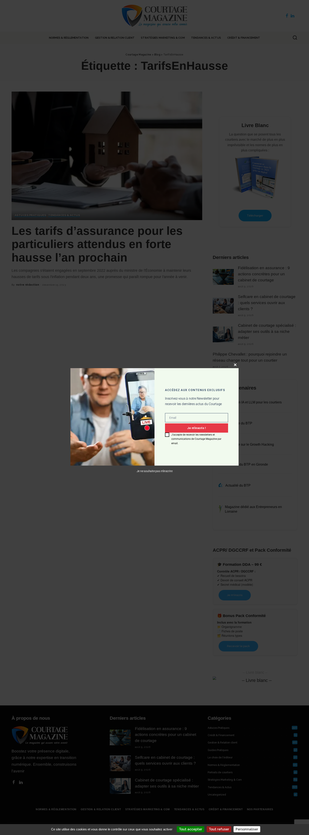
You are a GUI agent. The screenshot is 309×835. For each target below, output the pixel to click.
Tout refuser (219, 829)
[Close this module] (235, 364)
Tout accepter (190, 829)
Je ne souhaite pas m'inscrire (155, 471)
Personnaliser (247, 829)
